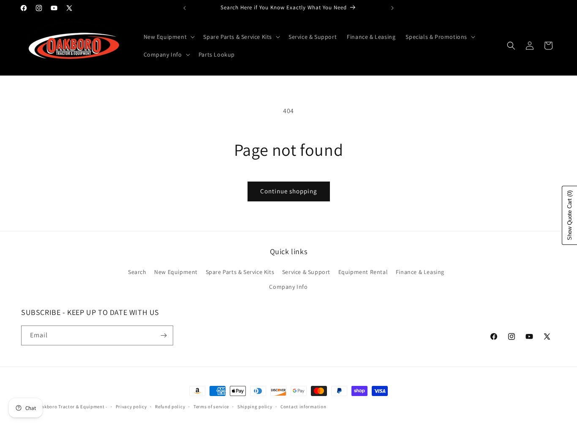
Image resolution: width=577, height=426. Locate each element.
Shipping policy (254, 407)
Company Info (288, 286)
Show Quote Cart (569, 215)
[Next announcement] (392, 8)
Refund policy (170, 407)
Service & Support (306, 272)
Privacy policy (131, 407)
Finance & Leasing (420, 272)
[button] (169, 37)
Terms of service (211, 407)
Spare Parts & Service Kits (240, 272)
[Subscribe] (163, 335)
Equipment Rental (363, 272)
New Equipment (176, 272)
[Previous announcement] (184, 8)
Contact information (303, 407)
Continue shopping (288, 191)
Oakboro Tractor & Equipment (71, 407)
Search (137, 272)
